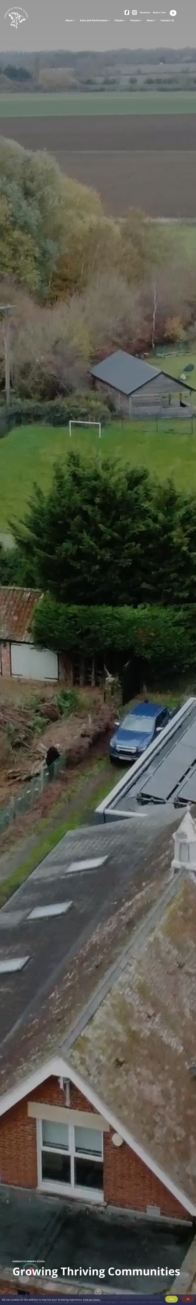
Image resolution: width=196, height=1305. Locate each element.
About (69, 20)
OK (187, 1299)
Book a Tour (159, 12)
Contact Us (167, 20)
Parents (135, 20)
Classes (119, 20)
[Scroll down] (98, 1292)
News (150, 20)
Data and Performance (94, 20)
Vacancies (145, 12)
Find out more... (92, 1299)
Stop (171, 1299)
